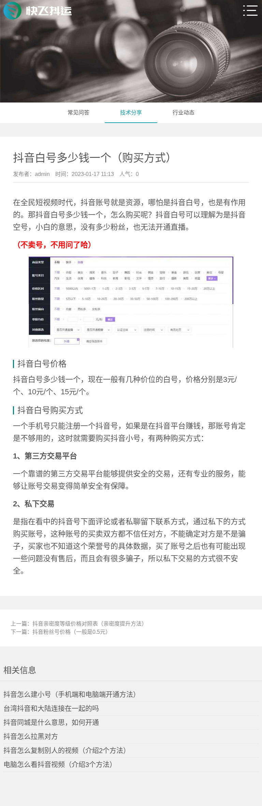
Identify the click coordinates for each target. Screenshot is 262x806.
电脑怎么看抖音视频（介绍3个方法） (59, 764)
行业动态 (183, 112)
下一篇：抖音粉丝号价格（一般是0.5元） (61, 632)
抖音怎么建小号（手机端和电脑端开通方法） (71, 694)
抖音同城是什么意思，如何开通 (51, 722)
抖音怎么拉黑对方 (30, 736)
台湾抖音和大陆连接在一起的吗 (51, 708)
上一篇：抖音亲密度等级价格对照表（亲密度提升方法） (79, 624)
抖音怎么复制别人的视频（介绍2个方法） (66, 750)
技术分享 (131, 112)
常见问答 (78, 112)
